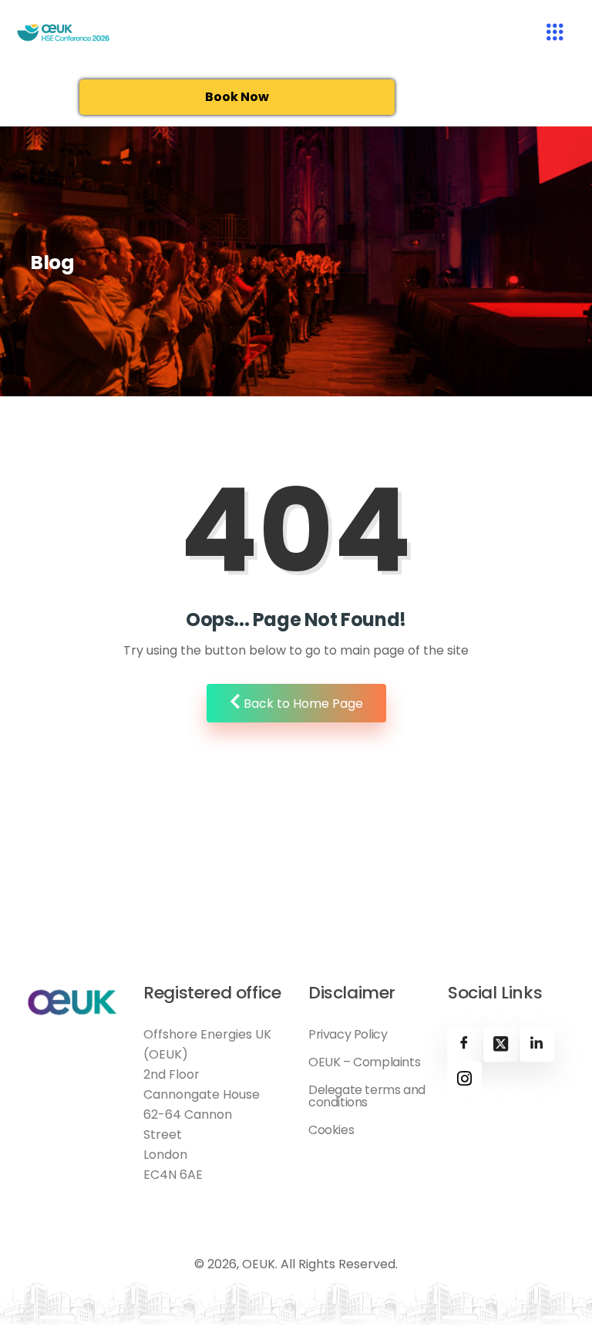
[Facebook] (464, 1044)
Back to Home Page (301, 703)
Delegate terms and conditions (367, 1096)
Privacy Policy (347, 1035)
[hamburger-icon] (555, 34)
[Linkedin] (537, 1044)
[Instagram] (464, 1079)
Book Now (237, 97)
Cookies (331, 1130)
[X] (500, 1044)
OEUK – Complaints (364, 1062)
